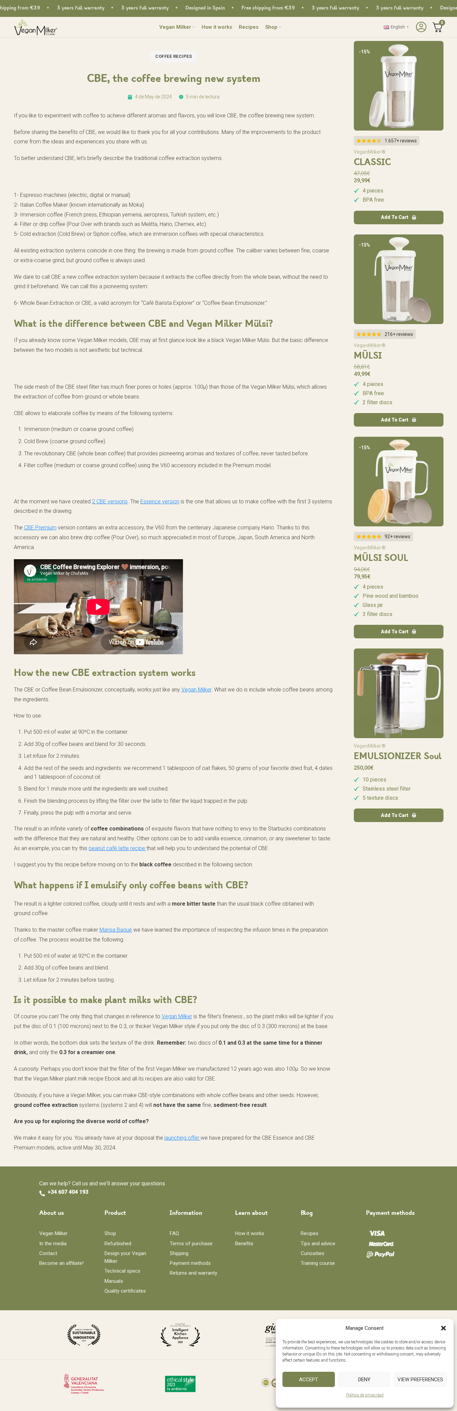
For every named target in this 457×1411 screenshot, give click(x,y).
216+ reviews (399, 334)
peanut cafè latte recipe (117, 848)
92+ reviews (397, 536)
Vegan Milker (196, 689)
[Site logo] (36, 26)
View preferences (420, 1379)
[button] (443, 1328)
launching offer (182, 1138)
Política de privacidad (365, 1395)
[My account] (420, 27)
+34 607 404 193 (68, 1192)
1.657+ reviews (401, 140)
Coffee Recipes (173, 56)
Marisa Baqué (115, 930)
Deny (364, 1379)
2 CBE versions (110, 501)
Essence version (159, 501)
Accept (308, 1379)
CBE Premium (40, 527)
